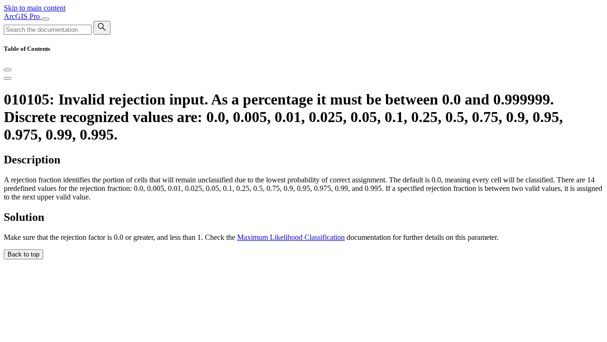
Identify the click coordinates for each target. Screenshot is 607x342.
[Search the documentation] (101, 28)
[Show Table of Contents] (7, 78)
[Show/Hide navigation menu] (45, 19)
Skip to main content (34, 8)
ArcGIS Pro (23, 16)
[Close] (7, 69)
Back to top (23, 254)
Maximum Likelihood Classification (291, 237)
